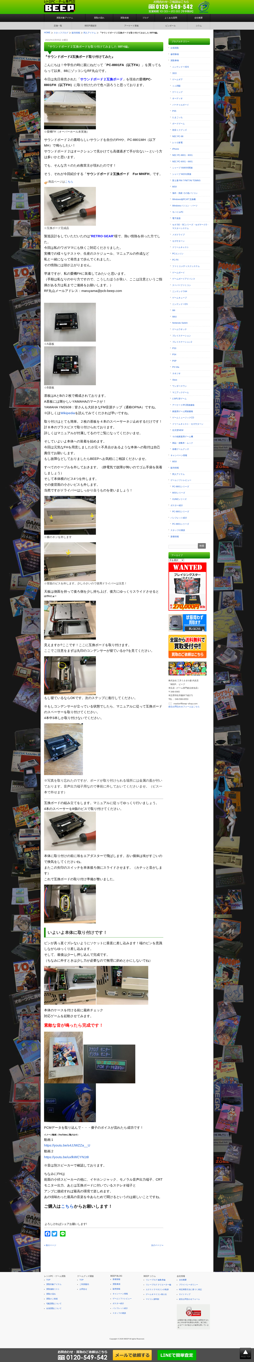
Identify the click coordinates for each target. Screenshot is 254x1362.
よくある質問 (171, 18)
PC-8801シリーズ (180, 486)
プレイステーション (181, 336)
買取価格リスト (53, 1289)
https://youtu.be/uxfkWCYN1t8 (66, 1157)
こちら (67, 1206)
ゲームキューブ (179, 298)
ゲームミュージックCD (183, 417)
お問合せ (83, 1289)
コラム (199, 25)
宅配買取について (54, 1304)
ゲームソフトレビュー (181, 480)
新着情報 (175, 536)
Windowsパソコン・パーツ (184, 205)
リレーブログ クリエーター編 (158, 1285)
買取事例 (175, 60)
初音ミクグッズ (179, 130)
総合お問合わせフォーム (189, 1299)
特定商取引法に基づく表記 (190, 1289)
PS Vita (175, 367)
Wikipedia (67, 413)
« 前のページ (50, 1245)
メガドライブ (178, 234)
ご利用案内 (84, 1284)
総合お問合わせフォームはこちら (184, 706)
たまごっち (177, 117)
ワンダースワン (179, 386)
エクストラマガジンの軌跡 (157, 1289)
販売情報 (175, 468)
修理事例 (175, 54)
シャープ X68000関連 (182, 168)
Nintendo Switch (180, 323)
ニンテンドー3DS (180, 67)
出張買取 (175, 48)
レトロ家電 (177, 142)
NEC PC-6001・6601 (182, 161)
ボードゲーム (178, 123)
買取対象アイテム (65, 18)
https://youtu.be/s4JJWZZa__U (67, 1145)
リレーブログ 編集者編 (155, 1280)
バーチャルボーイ (180, 105)
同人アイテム (178, 474)
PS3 (174, 348)
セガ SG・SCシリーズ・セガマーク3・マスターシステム (190, 226)
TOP (48, 1280)
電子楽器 (176, 218)
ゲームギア (177, 79)
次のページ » (157, 1245)
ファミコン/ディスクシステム (186, 266)
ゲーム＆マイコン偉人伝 (156, 1294)
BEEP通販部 (90, 25)
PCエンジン (178, 253)
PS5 (174, 111)
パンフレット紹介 (179, 518)
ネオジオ (176, 373)
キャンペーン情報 (179, 455)
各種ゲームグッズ (180, 449)
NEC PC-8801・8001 (182, 155)
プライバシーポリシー (188, 1285)
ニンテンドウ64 (179, 291)
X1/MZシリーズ (179, 499)
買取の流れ (99, 18)
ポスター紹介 (177, 505)
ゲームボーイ (178, 272)
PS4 (174, 354)
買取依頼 (124, 18)
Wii (173, 310)
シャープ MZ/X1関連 (181, 174)
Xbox (174, 380)
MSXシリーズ (178, 493)
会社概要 (198, 18)
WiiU (174, 317)
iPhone (175, 149)
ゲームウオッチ (179, 329)
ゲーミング (177, 92)
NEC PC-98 (177, 136)
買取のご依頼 (52, 1299)
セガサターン (178, 241)
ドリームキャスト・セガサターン (187, 424)
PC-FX (175, 260)
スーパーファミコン (181, 285)
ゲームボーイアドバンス (183, 279)
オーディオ (177, 98)
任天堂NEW (177, 430)
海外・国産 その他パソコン (185, 193)
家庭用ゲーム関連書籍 (182, 411)
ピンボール (170, 25)
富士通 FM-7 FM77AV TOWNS (186, 180)
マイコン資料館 (152, 1299)
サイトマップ (184, 1294)
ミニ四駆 (176, 86)
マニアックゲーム (180, 392)
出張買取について (54, 1308)
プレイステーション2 (182, 342)
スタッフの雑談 (178, 530)
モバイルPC (178, 212)
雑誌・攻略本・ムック (182, 443)
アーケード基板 (131, 25)
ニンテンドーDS (180, 304)
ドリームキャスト (180, 247)
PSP (174, 361)
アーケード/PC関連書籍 (183, 405)
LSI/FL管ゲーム (179, 398)
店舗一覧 (58, 25)
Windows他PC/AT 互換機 (184, 199)
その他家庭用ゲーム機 (182, 436)
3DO (174, 73)
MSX (174, 187)
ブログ (145, 18)
